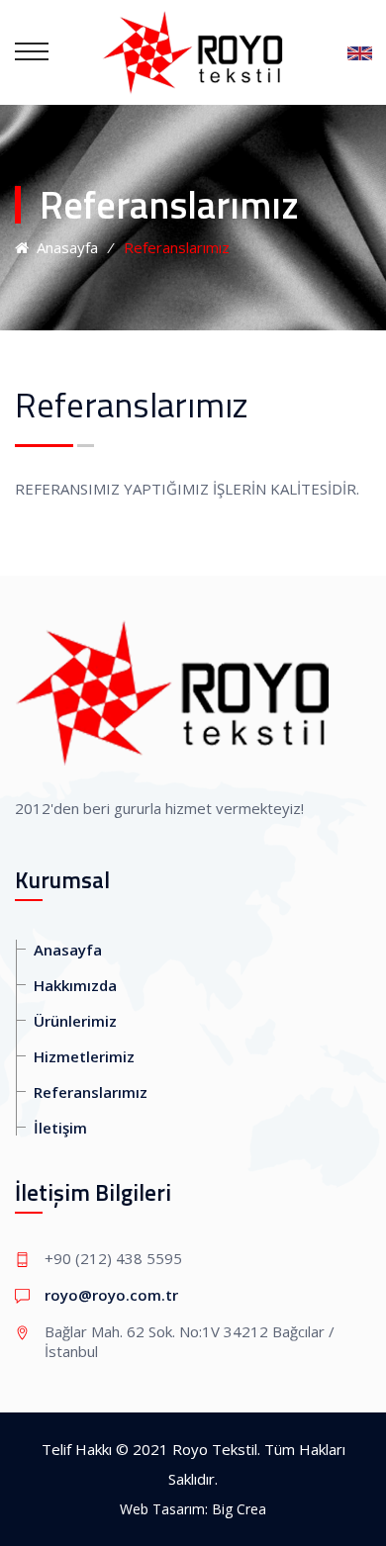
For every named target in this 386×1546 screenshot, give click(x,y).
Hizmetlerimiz (84, 1056)
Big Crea (239, 1509)
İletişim (60, 1127)
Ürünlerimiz (75, 1021)
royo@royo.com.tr (111, 1295)
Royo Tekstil (214, 1449)
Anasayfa (63, 247)
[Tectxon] (193, 51)
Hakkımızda (75, 985)
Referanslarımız (90, 1092)
